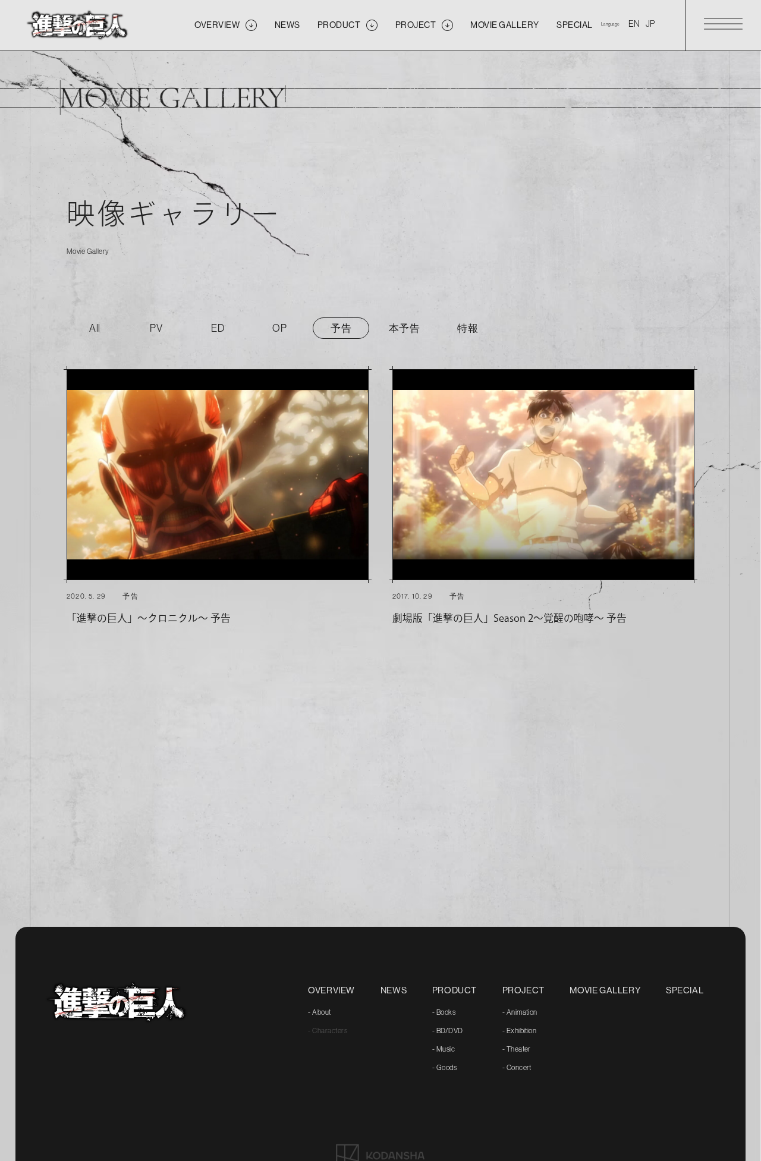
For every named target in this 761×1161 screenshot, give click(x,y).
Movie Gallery (605, 990)
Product (454, 990)
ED (217, 328)
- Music (443, 1049)
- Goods (444, 1068)
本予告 (404, 328)
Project (523, 990)
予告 (341, 328)
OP (279, 328)
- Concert (517, 1068)
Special (684, 990)
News (393, 990)
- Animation (519, 1012)
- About (319, 1012)
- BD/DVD (447, 1031)
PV (156, 328)
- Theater (516, 1049)
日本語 (650, 24)
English (634, 24)
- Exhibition (519, 1031)
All (94, 328)
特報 (467, 328)
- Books (443, 1012)
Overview (331, 990)
